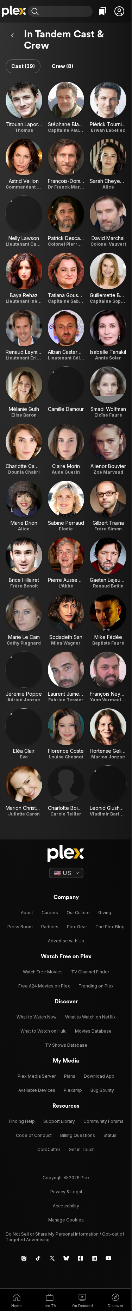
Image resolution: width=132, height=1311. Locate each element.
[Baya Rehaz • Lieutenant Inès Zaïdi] (24, 278)
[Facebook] (80, 1258)
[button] (119, 11)
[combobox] (66, 11)
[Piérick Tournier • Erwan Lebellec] (108, 107)
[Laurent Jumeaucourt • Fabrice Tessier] (66, 677)
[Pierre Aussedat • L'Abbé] (66, 563)
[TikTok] (38, 1258)
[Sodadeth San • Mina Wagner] (66, 620)
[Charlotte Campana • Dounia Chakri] (24, 449)
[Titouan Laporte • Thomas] (24, 107)
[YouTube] (108, 1258)
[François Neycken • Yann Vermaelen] (108, 677)
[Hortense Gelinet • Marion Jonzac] (108, 734)
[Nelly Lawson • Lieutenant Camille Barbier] (24, 221)
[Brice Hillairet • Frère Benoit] (24, 563)
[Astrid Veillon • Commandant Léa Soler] (24, 164)
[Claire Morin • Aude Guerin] (66, 449)
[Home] (14, 11)
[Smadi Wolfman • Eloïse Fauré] (108, 392)
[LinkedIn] (94, 1258)
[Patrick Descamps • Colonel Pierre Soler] (66, 221)
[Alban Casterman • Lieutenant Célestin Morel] (66, 335)
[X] (52, 1258)
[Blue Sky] (66, 1258)
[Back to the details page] (13, 35)
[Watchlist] (102, 11)
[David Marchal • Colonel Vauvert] (108, 221)
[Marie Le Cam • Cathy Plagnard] (24, 620)
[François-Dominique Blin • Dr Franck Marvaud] (66, 164)
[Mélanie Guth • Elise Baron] (24, 392)
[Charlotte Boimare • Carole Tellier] (66, 791)
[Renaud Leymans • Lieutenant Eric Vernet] (24, 335)
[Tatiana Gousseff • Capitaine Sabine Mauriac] (66, 278)
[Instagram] (24, 1258)
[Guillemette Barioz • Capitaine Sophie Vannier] (108, 278)
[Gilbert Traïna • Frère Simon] (108, 506)
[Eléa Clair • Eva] (24, 734)
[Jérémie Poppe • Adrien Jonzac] (24, 677)
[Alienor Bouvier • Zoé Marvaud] (108, 449)
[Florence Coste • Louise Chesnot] (66, 734)
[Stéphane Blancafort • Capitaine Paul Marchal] (66, 107)
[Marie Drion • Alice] (24, 506)
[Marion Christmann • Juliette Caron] (24, 791)
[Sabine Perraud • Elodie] (66, 506)
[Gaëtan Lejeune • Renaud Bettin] (108, 563)
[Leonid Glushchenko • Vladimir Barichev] (108, 791)
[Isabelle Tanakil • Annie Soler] (108, 335)
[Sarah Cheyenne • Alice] (108, 164)
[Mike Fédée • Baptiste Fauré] (108, 620)
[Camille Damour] (66, 392)
